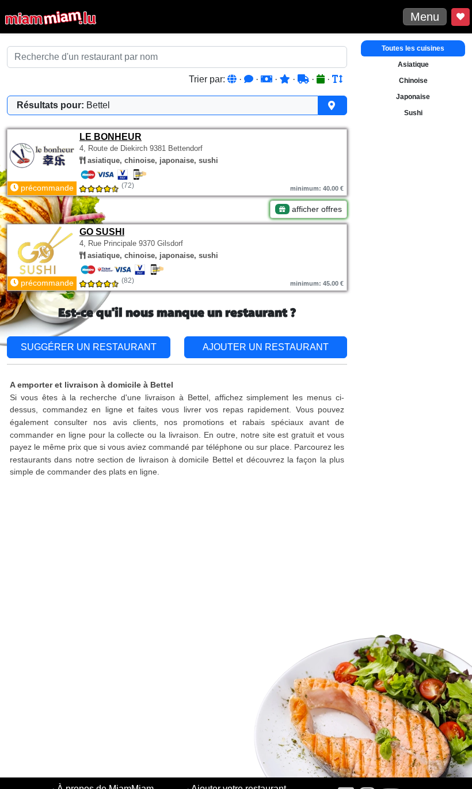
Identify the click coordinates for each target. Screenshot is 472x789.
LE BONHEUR (110, 137)
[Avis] (250, 79)
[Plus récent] (322, 79)
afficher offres (316, 209)
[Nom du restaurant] (337, 79)
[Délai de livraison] (304, 79)
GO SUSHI (101, 232)
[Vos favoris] (460, 17)
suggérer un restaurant (89, 347)
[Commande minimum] (268, 79)
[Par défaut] (233, 79)
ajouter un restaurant (266, 347)
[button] (177, 105)
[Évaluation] (286, 79)
